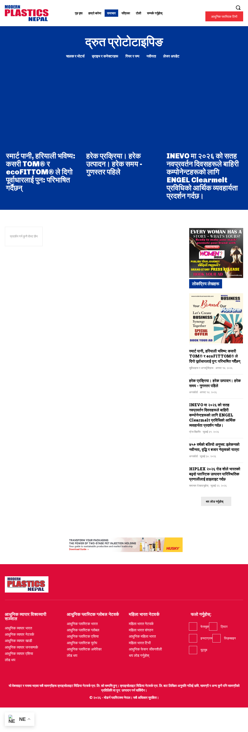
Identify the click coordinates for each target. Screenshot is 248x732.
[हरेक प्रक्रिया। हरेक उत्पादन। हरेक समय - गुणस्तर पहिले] (124, 109)
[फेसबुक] (193, 626)
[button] (238, 7)
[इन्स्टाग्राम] (193, 638)
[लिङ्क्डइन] (216, 638)
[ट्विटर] (213, 626)
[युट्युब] (193, 650)
